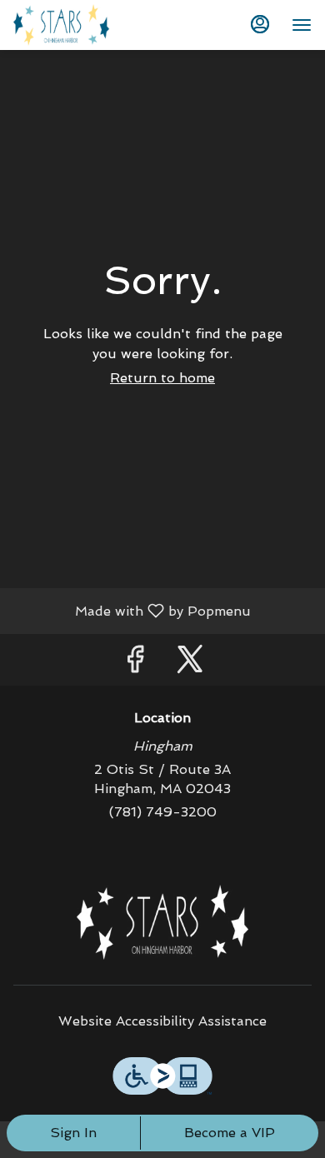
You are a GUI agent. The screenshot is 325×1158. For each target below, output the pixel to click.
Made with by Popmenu (131, 610)
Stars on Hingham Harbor (162, 922)
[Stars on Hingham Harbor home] (88, 25)
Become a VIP (229, 1133)
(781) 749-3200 (163, 812)
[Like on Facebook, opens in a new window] (135, 663)
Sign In (73, 1133)
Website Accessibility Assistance (162, 1021)
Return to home (162, 378)
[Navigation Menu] (301, 25)
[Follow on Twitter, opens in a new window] (190, 663)
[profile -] (260, 24)
